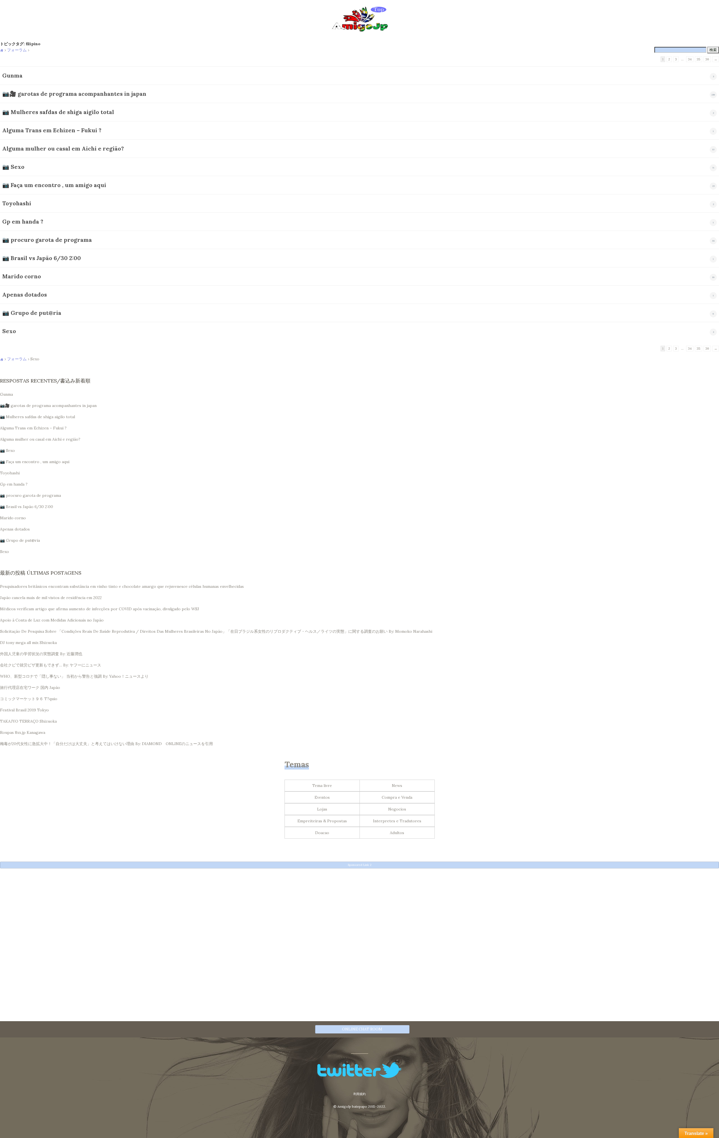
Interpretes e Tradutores (397, 820)
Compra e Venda (397, 797)
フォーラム (17, 50)
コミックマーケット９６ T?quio (28, 698)
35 (698, 59)
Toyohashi (16, 203)
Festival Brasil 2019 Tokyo (24, 710)
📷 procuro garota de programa (47, 239)
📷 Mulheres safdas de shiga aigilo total (58, 111)
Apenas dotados (24, 294)
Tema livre (322, 785)
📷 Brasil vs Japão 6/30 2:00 (41, 257)
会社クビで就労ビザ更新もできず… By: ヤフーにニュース (50, 665)
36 (707, 59)
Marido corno (21, 276)
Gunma (12, 75)
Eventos (322, 797)
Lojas (322, 809)
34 (690, 59)
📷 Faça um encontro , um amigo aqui (54, 184)
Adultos (397, 832)
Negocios (397, 809)
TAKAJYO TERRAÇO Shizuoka (28, 721)
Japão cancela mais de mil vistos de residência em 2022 (51, 597)
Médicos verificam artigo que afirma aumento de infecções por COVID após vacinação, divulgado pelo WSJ (99, 608)
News (397, 785)
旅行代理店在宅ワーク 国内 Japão (30, 687)
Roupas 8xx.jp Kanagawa (22, 732)
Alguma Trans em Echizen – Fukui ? (51, 130)
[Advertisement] (168, 911)
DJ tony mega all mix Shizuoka (28, 642)
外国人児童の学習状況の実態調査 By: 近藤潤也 (41, 653)
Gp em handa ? (22, 221)
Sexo (9, 330)
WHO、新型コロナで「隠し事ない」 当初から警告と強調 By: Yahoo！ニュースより (74, 676)
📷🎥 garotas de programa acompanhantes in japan (74, 93)
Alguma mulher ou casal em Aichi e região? (63, 148)
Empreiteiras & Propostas (322, 820)
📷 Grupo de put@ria (31, 312)
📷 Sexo (13, 166)
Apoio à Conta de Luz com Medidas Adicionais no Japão (52, 620)
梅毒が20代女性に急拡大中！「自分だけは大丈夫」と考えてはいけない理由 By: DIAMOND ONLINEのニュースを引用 (106, 743)
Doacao (322, 832)
